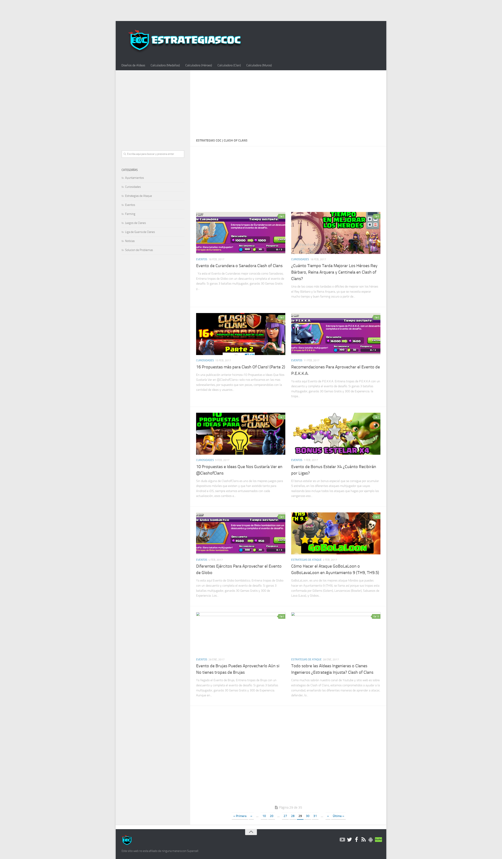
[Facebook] (356, 840)
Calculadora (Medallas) (165, 65)
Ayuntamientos (134, 178)
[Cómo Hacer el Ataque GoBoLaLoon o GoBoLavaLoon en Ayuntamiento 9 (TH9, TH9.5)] (335, 533)
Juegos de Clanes (135, 223)
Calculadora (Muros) (259, 65)
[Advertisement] (251, 10)
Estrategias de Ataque (306, 559)
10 (264, 816)
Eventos (201, 259)
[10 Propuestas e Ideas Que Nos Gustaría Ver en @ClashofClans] (240, 434)
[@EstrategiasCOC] (349, 840)
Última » (338, 816)
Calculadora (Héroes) (198, 65)
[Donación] (377, 840)
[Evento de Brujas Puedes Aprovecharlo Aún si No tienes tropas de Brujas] (240, 633)
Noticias (130, 241)
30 (307, 816)
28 (293, 816)
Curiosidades (300, 259)
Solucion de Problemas (139, 250)
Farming (130, 214)
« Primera (239, 816)
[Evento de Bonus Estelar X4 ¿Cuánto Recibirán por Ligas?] (335, 434)
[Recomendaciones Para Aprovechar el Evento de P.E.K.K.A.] (335, 334)
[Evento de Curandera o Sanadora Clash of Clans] (240, 233)
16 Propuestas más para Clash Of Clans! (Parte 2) (240, 367)
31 (315, 816)
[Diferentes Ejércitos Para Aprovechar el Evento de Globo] (240, 533)
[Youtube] (342, 840)
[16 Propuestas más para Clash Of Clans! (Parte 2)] (240, 334)
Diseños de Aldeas (133, 65)
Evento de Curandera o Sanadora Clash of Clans (239, 265)
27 (285, 816)
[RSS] (363, 840)
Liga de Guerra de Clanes (140, 232)
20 (271, 816)
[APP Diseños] (370, 840)
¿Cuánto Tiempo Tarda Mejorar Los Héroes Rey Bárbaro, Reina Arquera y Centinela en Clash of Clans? (334, 272)
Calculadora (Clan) (229, 65)
